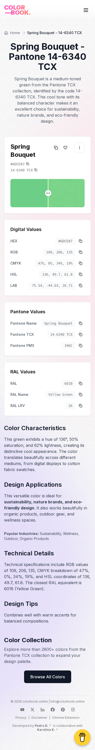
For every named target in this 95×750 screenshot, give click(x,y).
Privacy (20, 717)
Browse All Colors (47, 676)
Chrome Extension (66, 717)
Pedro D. (41, 726)
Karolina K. (46, 730)
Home (15, 33)
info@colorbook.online (67, 701)
